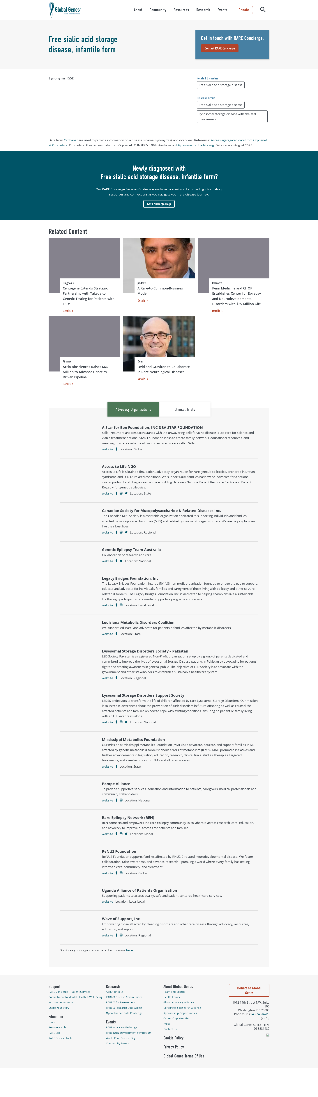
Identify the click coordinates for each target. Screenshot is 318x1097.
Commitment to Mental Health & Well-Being (76, 997)
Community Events (117, 1043)
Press (166, 1023)
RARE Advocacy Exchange (121, 1027)
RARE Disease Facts (60, 1038)
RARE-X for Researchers (120, 1002)
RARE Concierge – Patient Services (69, 991)
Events (222, 10)
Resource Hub (57, 1027)
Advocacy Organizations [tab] (133, 409)
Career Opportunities (176, 1018)
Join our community (61, 1002)
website (107, 449)
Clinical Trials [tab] (184, 409)
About (138, 10)
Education (56, 1016)
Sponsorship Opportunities (180, 1013)
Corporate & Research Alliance (182, 1007)
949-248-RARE (259, 1014)
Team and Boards (174, 991)
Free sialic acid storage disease (221, 85)
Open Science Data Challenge (124, 1013)
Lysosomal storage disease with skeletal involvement (227, 116)
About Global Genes (178, 986)
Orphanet (71, 140)
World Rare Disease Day (120, 1038)
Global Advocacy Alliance (178, 1002)
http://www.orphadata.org (195, 145)
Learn (52, 1022)
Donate (244, 10)
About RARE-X (114, 991)
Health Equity (171, 997)
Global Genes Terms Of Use (183, 1056)
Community (158, 10)
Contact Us (170, 1029)
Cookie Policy (173, 1038)
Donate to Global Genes (249, 990)
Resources (181, 10)
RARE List (54, 1032)
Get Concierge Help (159, 204)
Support (54, 986)
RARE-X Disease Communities (124, 997)
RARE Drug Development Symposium (128, 1032)
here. (130, 950)
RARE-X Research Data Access (124, 1007)
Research (203, 10)
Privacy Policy (173, 1047)
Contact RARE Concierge (220, 48)
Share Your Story (59, 1007)
